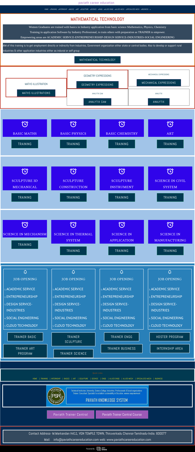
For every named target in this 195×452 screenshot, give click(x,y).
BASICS (66, 378)
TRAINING (44, 378)
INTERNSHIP (55, 378)
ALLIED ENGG (114, 378)
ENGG (104, 378)
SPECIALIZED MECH (144, 378)
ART (74, 378)
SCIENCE (95, 378)
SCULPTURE (83, 378)
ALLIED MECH (128, 378)
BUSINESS (158, 378)
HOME (35, 378)
